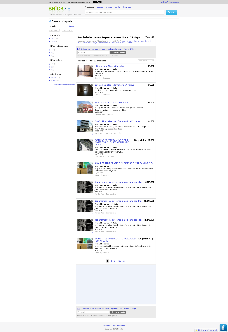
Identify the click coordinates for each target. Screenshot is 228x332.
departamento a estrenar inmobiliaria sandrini (118, 200)
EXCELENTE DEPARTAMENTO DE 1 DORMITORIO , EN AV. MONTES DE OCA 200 (112, 142)
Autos (100, 7)
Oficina (53, 41)
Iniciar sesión (174, 2)
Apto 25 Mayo (121, 43)
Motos (109, 7)
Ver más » (132, 43)
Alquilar (53, 77)
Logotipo (57, 10)
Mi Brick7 (164, 2)
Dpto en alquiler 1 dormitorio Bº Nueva (114, 84)
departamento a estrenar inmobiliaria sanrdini (118, 182)
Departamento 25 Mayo (106, 43)
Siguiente (121, 261)
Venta (117, 7)
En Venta (54, 80)
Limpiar (72, 26)
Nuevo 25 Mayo (127, 41)
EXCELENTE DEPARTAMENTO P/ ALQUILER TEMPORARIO (115, 239)
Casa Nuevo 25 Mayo (89, 43)
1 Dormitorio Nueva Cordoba (109, 66)
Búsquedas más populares (114, 325)
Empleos (127, 7)
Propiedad (89, 7)
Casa (52, 39)
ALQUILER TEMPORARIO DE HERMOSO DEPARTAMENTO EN (124, 163)
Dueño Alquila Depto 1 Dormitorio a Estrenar (117, 121)
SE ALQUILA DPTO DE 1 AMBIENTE (111, 102)
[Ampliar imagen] (91, 67)
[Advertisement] (128, 27)
